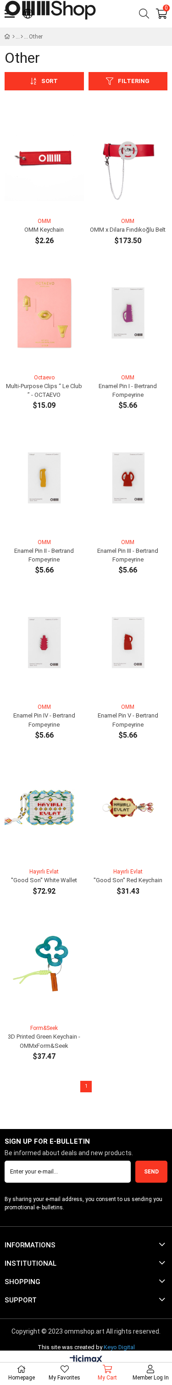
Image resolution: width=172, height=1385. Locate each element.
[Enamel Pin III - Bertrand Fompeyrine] (128, 477)
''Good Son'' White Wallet (44, 880)
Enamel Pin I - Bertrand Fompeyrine (128, 391)
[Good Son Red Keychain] (128, 807)
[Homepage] (13, 37)
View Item (54, 199)
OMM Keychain (44, 229)
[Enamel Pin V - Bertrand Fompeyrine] (128, 642)
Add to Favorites (34, 199)
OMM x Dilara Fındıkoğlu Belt (128, 229)
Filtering (134, 81)
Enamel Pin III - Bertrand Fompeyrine (127, 555)
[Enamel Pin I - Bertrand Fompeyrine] (128, 313)
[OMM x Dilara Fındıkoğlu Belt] (128, 156)
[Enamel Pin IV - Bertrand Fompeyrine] (44, 642)
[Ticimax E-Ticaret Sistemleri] (86, 1360)
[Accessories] (22, 37)
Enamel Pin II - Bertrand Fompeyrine (44, 555)
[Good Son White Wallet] (44, 807)
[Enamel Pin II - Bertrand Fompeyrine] (44, 477)
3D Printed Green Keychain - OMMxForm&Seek (44, 1041)
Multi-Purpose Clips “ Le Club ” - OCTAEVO (44, 391)
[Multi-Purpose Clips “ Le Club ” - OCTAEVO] (44, 313)
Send (151, 1171)
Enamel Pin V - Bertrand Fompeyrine (128, 720)
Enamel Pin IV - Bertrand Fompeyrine (44, 720)
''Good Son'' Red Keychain (128, 880)
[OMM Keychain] (44, 156)
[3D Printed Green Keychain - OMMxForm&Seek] (44, 963)
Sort (49, 81)
